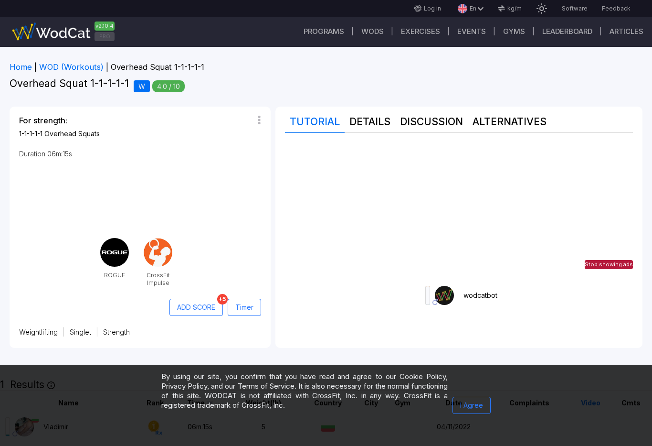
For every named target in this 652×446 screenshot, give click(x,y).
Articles (626, 31)
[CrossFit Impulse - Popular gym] (158, 242)
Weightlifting (38, 332)
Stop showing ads (609, 264)
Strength (116, 332)
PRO (104, 36)
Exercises (420, 31)
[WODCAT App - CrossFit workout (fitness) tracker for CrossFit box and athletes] (67, 32)
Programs (324, 31)
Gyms (514, 31)
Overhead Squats (72, 134)
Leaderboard (567, 31)
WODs (372, 31)
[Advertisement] (459, 209)
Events (471, 31)
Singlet (80, 332)
